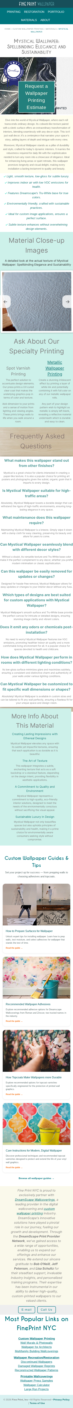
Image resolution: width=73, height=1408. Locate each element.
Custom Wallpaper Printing (28, 29)
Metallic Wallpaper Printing (54, 368)
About (45, 20)
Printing (14, 11)
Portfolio (56, 11)
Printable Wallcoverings (37, 1376)
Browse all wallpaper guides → (36, 1178)
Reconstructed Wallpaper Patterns (36, 1370)
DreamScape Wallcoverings (35, 1199)
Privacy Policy (61, 1399)
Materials (29, 20)
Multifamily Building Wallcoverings (36, 1351)
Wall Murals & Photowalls (36, 1342)
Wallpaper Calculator (36, 1385)
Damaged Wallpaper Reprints (36, 1366)
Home (8, 29)
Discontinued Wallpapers (36, 1361)
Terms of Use (37, 1403)
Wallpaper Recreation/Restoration (36, 1357)
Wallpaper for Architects (36, 1347)
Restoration (34, 11)
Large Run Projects (36, 1389)
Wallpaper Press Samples (36, 1380)
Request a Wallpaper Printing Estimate (36, 97)
